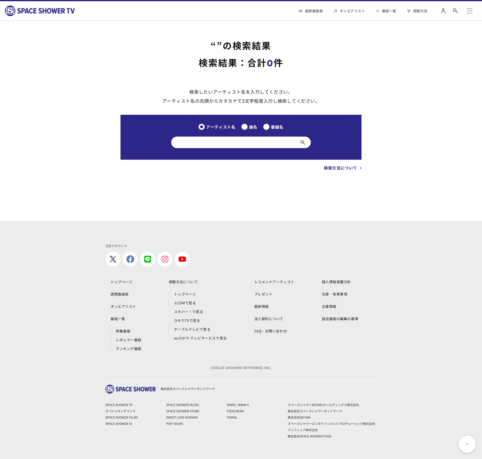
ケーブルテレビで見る (192, 329)
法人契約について (268, 318)
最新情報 (261, 306)
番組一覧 (389, 10)
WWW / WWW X (238, 405)
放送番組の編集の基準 (340, 318)
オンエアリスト (352, 10)
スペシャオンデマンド (120, 411)
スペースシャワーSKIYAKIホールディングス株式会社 (323, 405)
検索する (303, 142)
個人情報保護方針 (336, 281)
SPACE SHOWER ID (118, 423)
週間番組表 (314, 10)
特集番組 (123, 330)
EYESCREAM (235, 411)
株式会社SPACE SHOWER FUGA (309, 436)
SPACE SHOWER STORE (182, 411)
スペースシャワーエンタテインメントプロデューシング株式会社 (331, 423)
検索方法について (340, 168)
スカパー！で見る (188, 311)
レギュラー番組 (128, 339)
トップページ (121, 281)
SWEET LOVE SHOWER (182, 417)
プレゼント (263, 294)
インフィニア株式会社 (303, 430)
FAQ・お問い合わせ (270, 330)
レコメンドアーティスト (274, 281)
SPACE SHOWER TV (119, 405)
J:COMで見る (185, 302)
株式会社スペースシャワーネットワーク (315, 411)
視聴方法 (420, 10)
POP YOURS (174, 423)
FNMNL (232, 417)
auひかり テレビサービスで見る (200, 337)
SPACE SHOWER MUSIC (182, 405)
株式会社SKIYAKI (299, 417)
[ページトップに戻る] (467, 444)
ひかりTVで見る (187, 320)
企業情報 (329, 306)
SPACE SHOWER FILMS (121, 417)
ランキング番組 (128, 348)
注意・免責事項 (334, 294)
